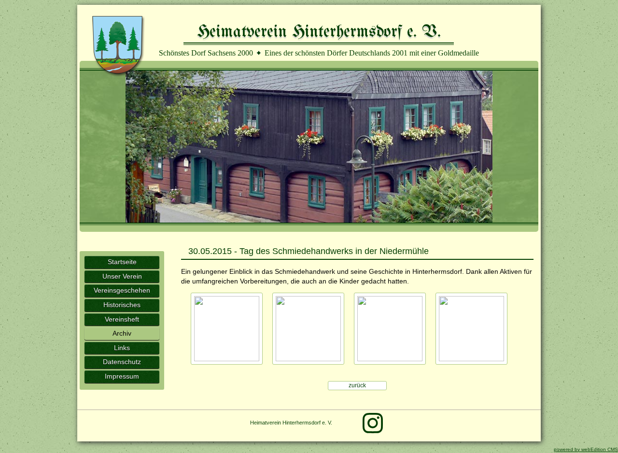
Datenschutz (122, 362)
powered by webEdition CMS (586, 449)
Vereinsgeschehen (122, 290)
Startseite (122, 262)
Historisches (121, 305)
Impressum (122, 376)
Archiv (121, 333)
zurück (357, 385)
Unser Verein (122, 276)
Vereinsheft (122, 319)
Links (122, 348)
